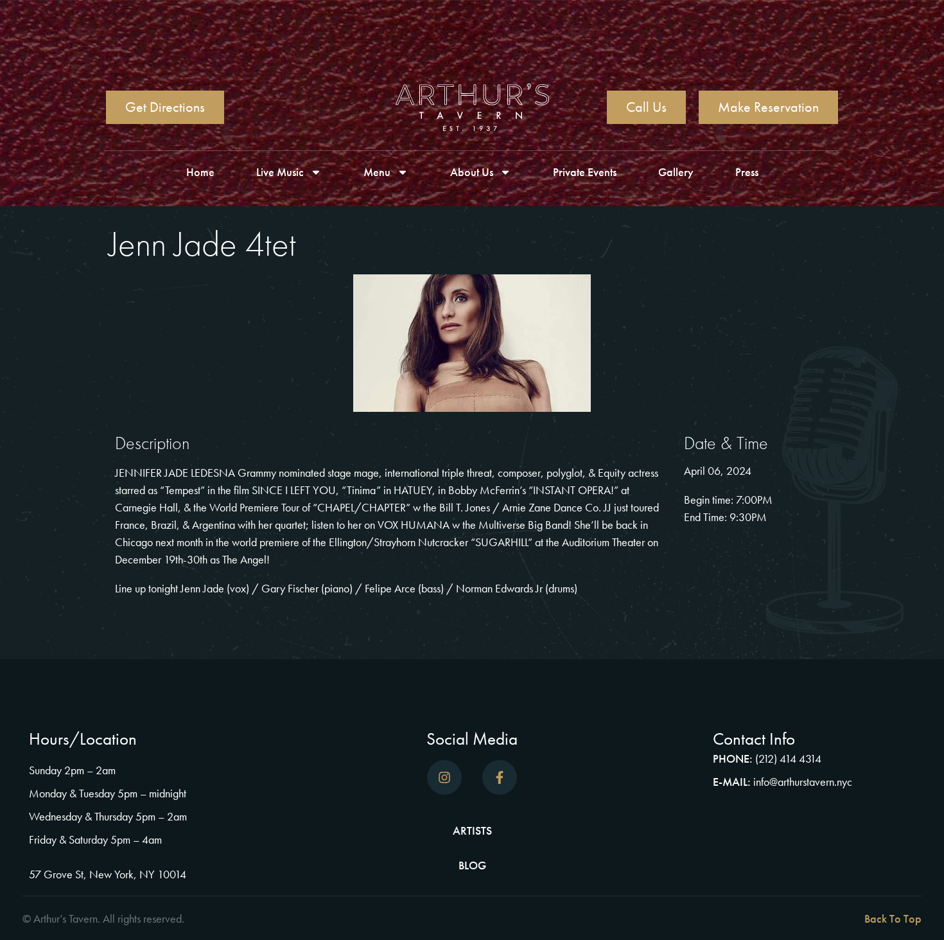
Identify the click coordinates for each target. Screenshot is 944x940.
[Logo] (472, 107)
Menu (376, 171)
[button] (700, 918)
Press (746, 171)
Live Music (280, 171)
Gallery (676, 171)
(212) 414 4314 (788, 758)
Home (200, 171)
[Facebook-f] (499, 777)
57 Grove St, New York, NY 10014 (107, 874)
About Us (471, 171)
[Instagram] (444, 777)
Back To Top (893, 918)
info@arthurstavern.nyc (802, 781)
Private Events (584, 171)
